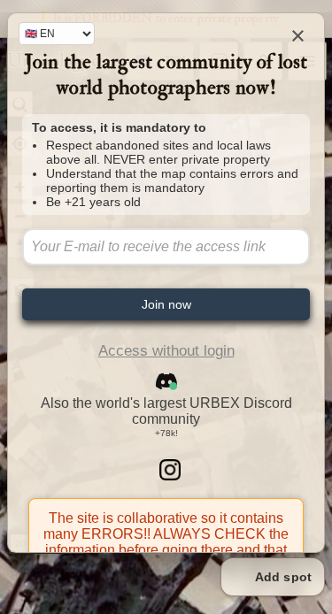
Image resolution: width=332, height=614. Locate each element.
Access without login (166, 350)
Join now (166, 304)
